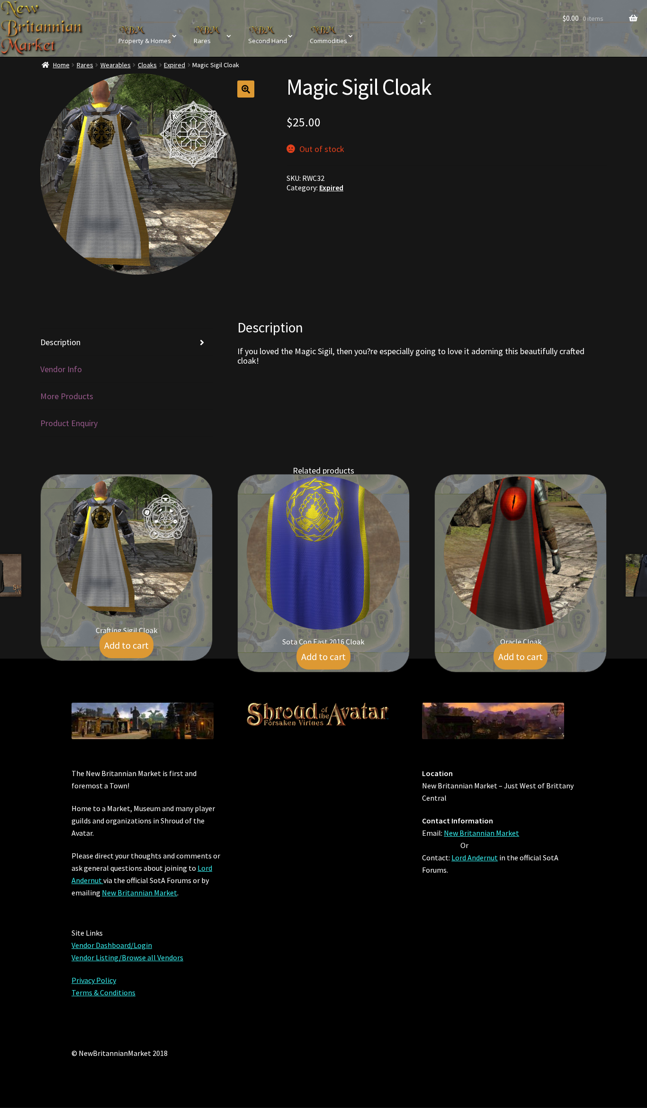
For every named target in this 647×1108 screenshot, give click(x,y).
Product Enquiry (69, 423)
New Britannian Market (139, 892)
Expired (174, 65)
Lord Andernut (474, 857)
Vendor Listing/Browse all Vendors (127, 957)
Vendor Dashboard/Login (112, 945)
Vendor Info (61, 369)
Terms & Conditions (103, 992)
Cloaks (147, 65)
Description (60, 342)
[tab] (126, 342)
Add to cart (126, 645)
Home (61, 65)
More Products (66, 396)
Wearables (115, 65)
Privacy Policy (94, 980)
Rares (85, 65)
